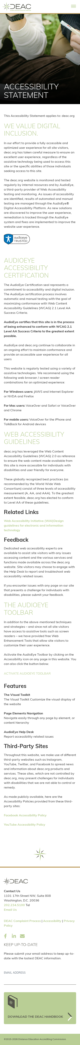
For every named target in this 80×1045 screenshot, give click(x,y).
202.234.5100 (14, 905)
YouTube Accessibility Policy (24, 824)
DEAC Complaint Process (22, 921)
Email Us (10, 910)
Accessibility (52, 921)
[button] (73, 6)
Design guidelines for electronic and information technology (34, 526)
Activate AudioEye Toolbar (27, 673)
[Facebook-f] (5, 936)
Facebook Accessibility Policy (25, 815)
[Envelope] (22, 936)
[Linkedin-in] (13, 936)
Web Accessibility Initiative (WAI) (28, 521)
